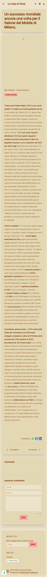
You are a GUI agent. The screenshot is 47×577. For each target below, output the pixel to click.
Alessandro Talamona (29, 572)
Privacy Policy (13, 560)
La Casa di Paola (16, 3)
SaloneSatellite (13, 306)
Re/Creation (13, 386)
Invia (23, 517)
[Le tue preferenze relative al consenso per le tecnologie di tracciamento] (4, 573)
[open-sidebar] (3, 3)
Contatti (9, 557)
